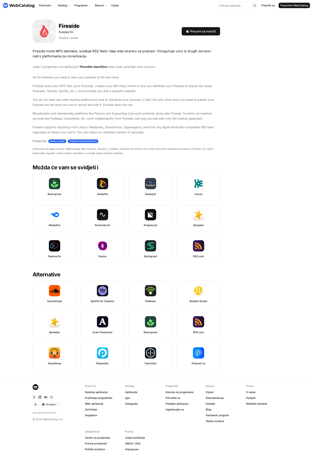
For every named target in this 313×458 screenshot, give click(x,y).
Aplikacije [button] (131, 392)
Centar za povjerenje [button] (97, 437)
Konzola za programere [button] (179, 392)
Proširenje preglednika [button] (98, 397)
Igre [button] (127, 397)
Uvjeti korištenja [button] (135, 437)
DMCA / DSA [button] (133, 443)
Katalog (62, 5)
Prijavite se (268, 5)
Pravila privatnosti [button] (96, 443)
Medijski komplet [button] (256, 403)
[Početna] (18, 5)
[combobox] (50, 404)
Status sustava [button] (215, 421)
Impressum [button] (132, 449)
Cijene (115, 5)
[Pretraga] (254, 5)
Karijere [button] (251, 397)
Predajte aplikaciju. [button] (177, 403)
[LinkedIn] (39, 397)
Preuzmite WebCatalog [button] (294, 5)
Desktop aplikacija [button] (96, 392)
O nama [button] (250, 392)
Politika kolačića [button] (95, 449)
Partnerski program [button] (217, 415)
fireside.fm (66, 32)
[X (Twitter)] (34, 397)
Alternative (46, 274)
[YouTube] (45, 397)
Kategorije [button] (131, 403)
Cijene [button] (209, 392)
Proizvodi (45, 5)
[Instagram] (51, 397)
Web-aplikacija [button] (94, 403)
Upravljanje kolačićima (44, 412)
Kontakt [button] (210, 403)
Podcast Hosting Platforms (83, 141)
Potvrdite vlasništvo (93, 67)
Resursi (99, 5)
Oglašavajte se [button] (175, 409)
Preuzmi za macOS (203, 31)
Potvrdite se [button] (173, 397)
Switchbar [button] (91, 409)
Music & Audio (57, 141)
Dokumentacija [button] (215, 397)
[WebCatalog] (35, 387)
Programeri (81, 5)
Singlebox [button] (91, 415)
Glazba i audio (68, 38)
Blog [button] (208, 409)
